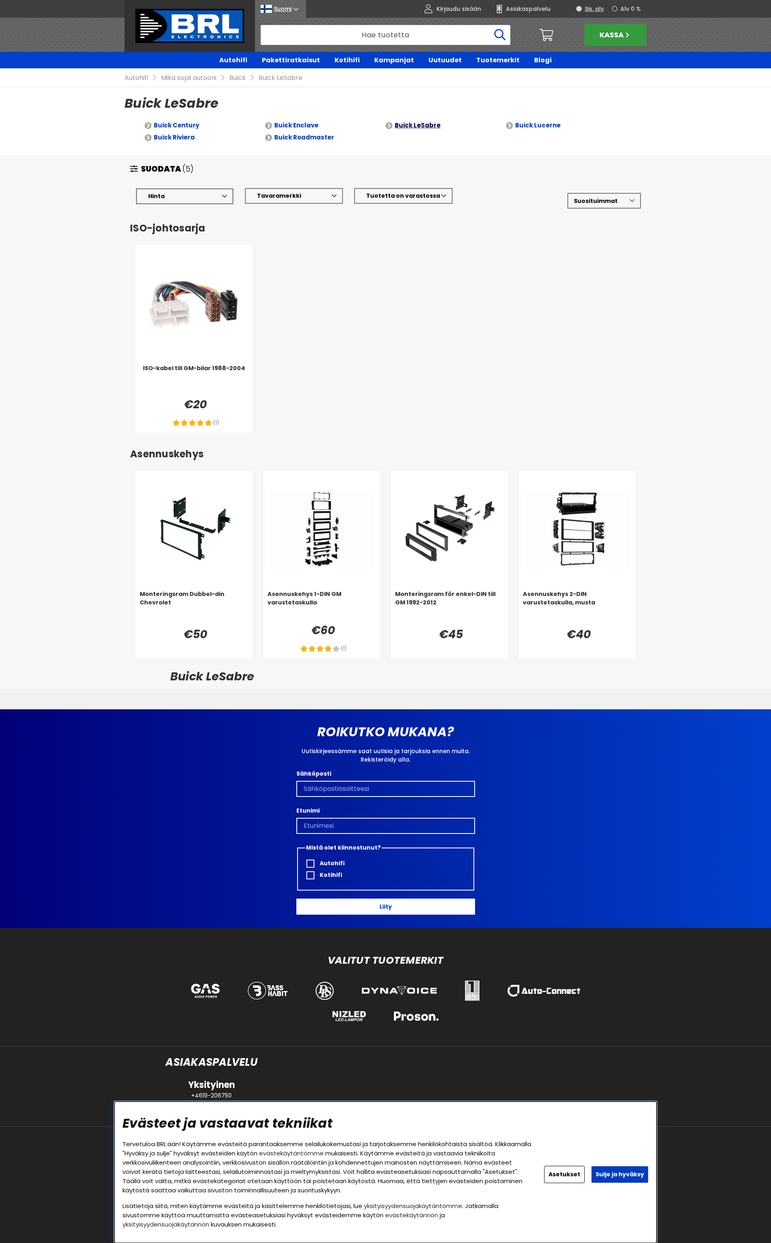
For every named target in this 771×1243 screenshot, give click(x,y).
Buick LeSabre (280, 77)
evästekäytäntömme (291, 1153)
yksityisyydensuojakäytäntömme (413, 1206)
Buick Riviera (174, 137)
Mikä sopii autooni (188, 77)
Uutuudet (445, 60)
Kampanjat (394, 60)
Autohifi (233, 60)
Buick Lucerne (538, 125)
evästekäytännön (411, 1215)
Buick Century (176, 125)
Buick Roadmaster (304, 137)
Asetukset (564, 1174)
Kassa (612, 35)
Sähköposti (313, 774)
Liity (385, 907)
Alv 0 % (630, 9)
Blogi (543, 60)
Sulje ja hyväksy (620, 1174)
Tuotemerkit (498, 60)
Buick (237, 77)
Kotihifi (347, 60)
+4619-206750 (211, 1095)
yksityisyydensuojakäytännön (165, 1224)
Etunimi (308, 811)
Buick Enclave (296, 125)
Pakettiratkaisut (291, 60)
